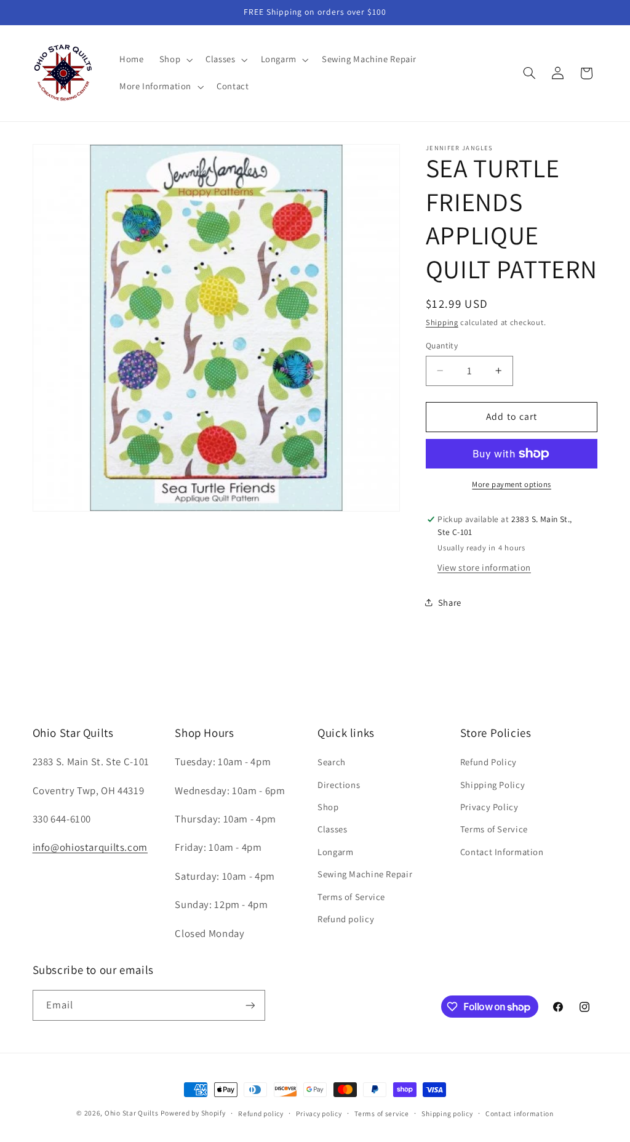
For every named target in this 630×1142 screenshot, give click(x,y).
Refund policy (345, 919)
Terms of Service (351, 897)
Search (331, 762)
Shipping (442, 322)
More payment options (511, 484)
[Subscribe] (250, 1005)
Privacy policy (318, 1113)
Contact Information (502, 852)
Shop (328, 807)
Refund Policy (488, 762)
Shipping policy (446, 1113)
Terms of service (381, 1113)
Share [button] (449, 602)
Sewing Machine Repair (364, 874)
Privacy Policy (489, 807)
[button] (174, 59)
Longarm (335, 852)
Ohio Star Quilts (132, 1112)
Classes (332, 829)
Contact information (519, 1113)
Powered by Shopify (193, 1112)
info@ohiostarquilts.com (90, 847)
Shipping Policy (492, 784)
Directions (338, 784)
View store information (484, 567)
